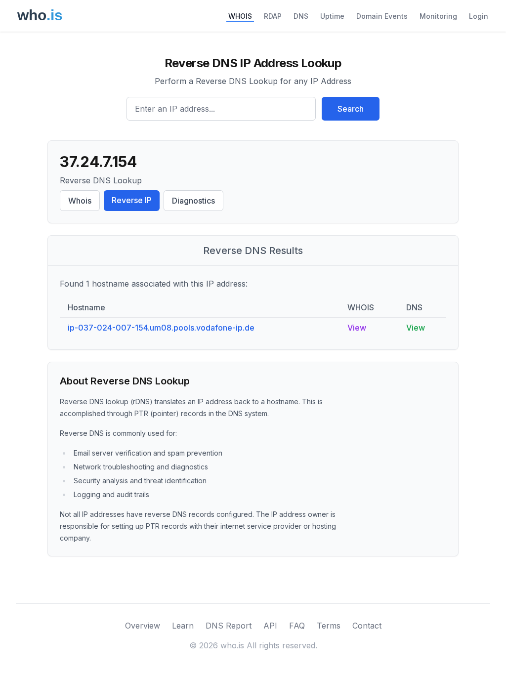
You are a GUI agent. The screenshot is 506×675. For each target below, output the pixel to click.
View (356, 328)
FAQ (297, 626)
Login (478, 16)
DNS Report (229, 626)
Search (350, 109)
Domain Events (382, 16)
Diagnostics (193, 201)
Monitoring (438, 16)
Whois (79, 201)
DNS (301, 16)
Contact (366, 626)
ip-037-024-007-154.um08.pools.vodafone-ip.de (161, 328)
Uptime (332, 16)
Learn (183, 626)
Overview (142, 626)
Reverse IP (132, 200)
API (270, 626)
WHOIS (240, 16)
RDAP (273, 16)
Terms (328, 626)
